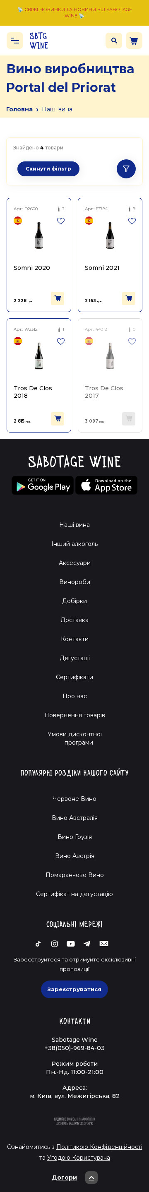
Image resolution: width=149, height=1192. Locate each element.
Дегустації (75, 658)
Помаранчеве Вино (75, 875)
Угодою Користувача (78, 1157)
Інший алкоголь (74, 544)
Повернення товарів (74, 715)
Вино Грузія (75, 837)
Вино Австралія (75, 818)
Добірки (74, 601)
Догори (64, 1177)
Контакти (75, 639)
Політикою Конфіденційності (99, 1147)
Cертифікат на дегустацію (74, 894)
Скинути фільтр (48, 169)
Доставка (74, 620)
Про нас (74, 696)
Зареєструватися (74, 989)
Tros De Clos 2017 (104, 392)
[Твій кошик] (134, 40)
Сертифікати (74, 677)
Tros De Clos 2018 (33, 392)
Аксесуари (75, 563)
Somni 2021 (102, 268)
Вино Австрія (74, 856)
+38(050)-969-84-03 (74, 1048)
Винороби (74, 582)
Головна (19, 109)
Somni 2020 (32, 268)
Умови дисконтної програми (75, 738)
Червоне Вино (74, 799)
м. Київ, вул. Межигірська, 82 (75, 1096)
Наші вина (74, 525)
